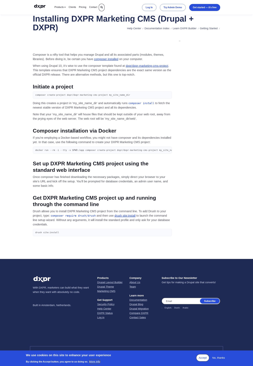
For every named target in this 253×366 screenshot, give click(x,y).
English (168, 308)
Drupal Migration (139, 308)
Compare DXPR (138, 313)
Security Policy (105, 304)
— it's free (205, 7)
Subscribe (210, 300)
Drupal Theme (105, 286)
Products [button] (59, 7)
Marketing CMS (106, 291)
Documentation (138, 299)
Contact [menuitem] (93, 7)
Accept (203, 357)
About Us (134, 282)
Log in (100, 317)
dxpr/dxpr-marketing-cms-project (147, 65)
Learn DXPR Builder (184, 28)
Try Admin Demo (173, 7)
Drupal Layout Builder (110, 282)
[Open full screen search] (102, 7)
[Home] (43, 7)
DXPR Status (105, 313)
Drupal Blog (136, 304)
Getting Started (209, 28)
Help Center (134, 28)
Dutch (177, 308)
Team (132, 286)
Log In (149, 7)
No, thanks (218, 357)
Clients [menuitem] (72, 7)
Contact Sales (137, 317)
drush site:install (124, 215)
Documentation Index (157, 28)
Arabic (185, 308)
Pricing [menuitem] (82, 7)
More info (94, 361)
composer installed (106, 59)
